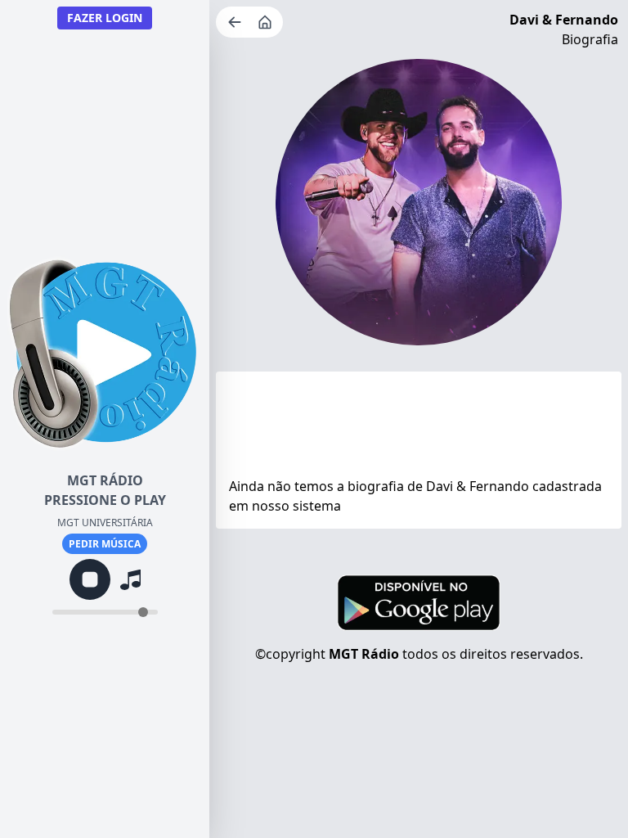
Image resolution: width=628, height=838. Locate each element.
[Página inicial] (266, 22)
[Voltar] (236, 22)
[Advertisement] (418, 428)
